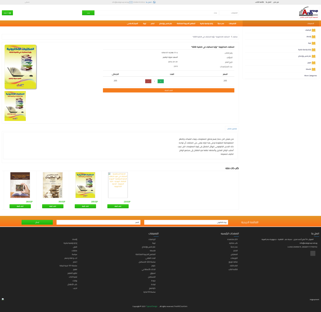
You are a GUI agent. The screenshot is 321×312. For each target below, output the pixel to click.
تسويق (152, 273)
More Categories (310, 75)
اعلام (152, 23)
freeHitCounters (180, 306)
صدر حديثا (221, 23)
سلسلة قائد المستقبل (147, 262)
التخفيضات (232, 23)
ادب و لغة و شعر (70, 258)
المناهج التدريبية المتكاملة (186, 23)
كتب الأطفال (72, 284)
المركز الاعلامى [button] (132, 23)
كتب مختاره (233, 243)
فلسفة (308, 69)
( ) (6, 13)
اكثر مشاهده (232, 239)
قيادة (153, 284)
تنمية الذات (73, 277)
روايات (74, 280)
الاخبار (235, 250)
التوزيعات (234, 258)
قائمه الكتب (259, 2)
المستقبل (151, 277)
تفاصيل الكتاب (232, 128)
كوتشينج (152, 288)
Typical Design (152, 306)
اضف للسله (169, 90)
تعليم (75, 269)
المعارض (234, 254)
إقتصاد (308, 36)
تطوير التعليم (72, 273)
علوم (153, 265)
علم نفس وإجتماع (304, 56)
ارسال (37, 222)
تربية (309, 43)
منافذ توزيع (233, 262)
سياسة (74, 254)
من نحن (276, 2)
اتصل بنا (268, 2)
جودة (153, 280)
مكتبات (234, 36)
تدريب (75, 288)
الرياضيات (308, 30)
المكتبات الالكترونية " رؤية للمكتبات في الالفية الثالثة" (211, 36)
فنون (309, 62)
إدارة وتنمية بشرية (304, 49)
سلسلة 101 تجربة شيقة (68, 265)
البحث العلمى (150, 258)
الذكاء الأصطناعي (148, 269)
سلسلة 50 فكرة (149, 292)
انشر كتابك (234, 265)
